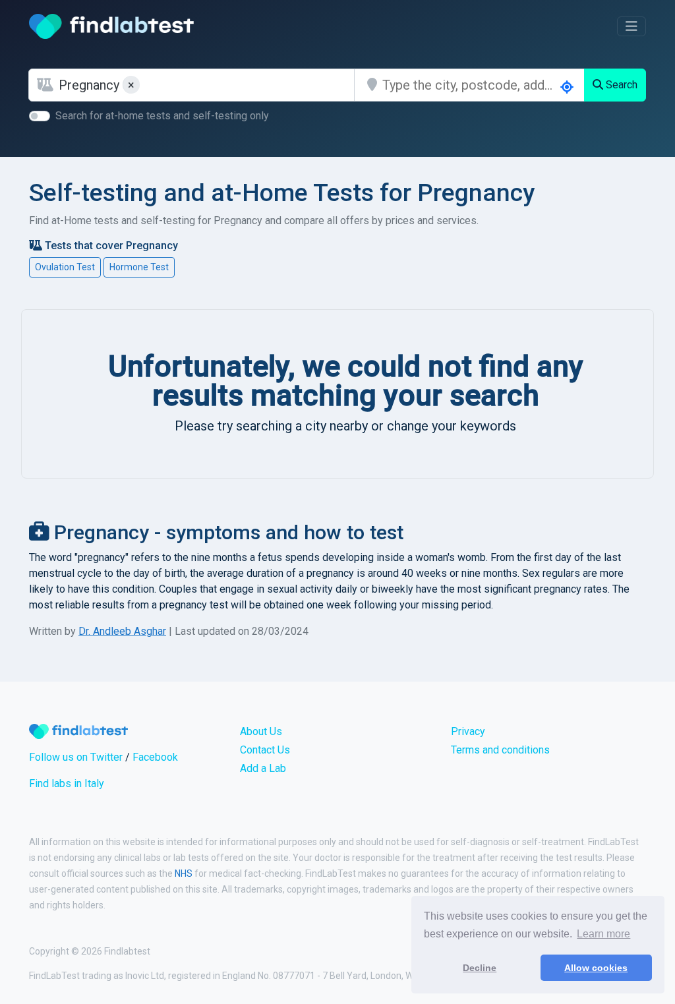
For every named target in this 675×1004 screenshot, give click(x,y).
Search (620, 84)
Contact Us (265, 750)
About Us (261, 731)
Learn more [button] (603, 933)
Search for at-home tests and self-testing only (162, 115)
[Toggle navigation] (631, 26)
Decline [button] (479, 967)
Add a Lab (263, 768)
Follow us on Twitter (76, 757)
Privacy (468, 731)
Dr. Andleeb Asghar (122, 631)
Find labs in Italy (66, 783)
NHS (183, 873)
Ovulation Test (65, 267)
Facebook (155, 757)
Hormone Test (139, 267)
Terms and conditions (500, 750)
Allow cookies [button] (596, 967)
